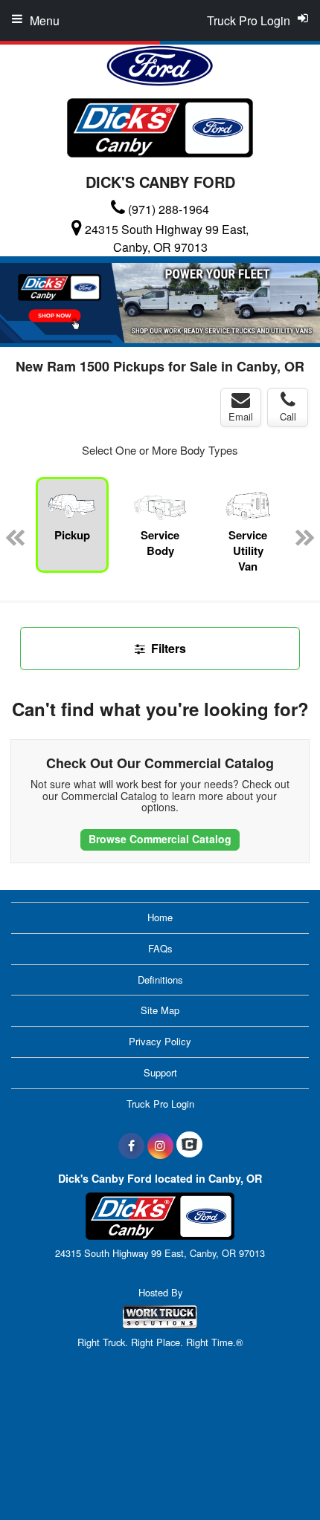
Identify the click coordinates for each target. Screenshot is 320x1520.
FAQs (160, 948)
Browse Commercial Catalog (160, 838)
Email (240, 416)
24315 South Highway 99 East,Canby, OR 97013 (167, 238)
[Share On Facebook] (131, 1145)
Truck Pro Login (160, 1104)
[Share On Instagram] (160, 1145)
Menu (45, 20)
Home (160, 917)
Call (288, 416)
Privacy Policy (160, 1041)
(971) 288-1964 (168, 209)
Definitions (160, 979)
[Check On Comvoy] (189, 1145)
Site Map (160, 1010)
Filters (167, 648)
